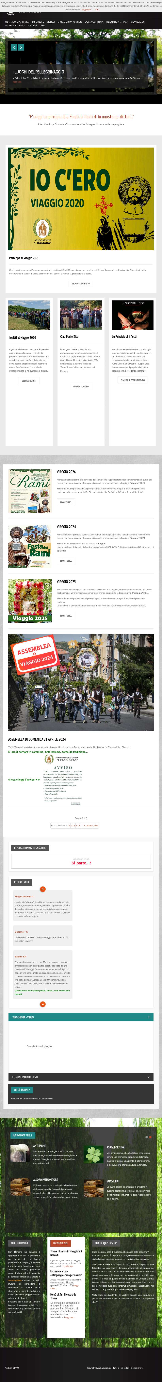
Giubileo (51, 21)
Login (42, 25)
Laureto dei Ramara (94, 21)
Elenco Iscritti (29, 380)
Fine (96, 825)
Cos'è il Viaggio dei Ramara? (17, 21)
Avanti (89, 825)
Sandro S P (20, 956)
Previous (42, 1004)
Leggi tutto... (66, 502)
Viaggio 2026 (66, 471)
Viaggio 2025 (66, 581)
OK (97, 9)
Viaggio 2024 (66, 526)
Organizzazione (138, 21)
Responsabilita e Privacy (117, 21)
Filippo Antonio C (24, 896)
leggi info (86, 9)
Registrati (32, 25)
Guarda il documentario (133, 380)
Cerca (21, 25)
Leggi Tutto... (17, 81)
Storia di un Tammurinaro (70, 21)
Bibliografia (10, 25)
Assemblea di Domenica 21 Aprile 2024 (37, 739)
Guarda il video (81, 386)
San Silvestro (38, 21)
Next (42, 889)
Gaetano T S (21, 932)
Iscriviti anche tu (81, 283)
